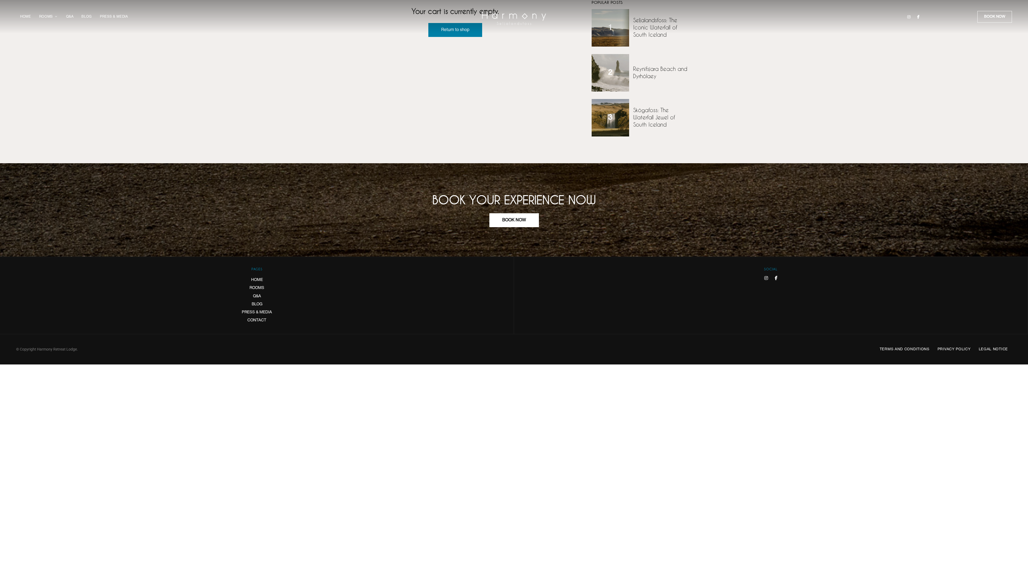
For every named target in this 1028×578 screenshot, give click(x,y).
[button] (994, 17)
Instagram (908, 17)
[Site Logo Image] (514, 18)
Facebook (918, 17)
